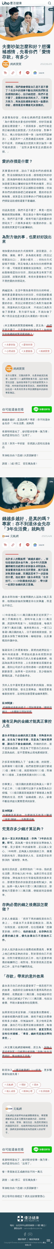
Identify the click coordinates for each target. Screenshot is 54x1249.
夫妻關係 (27, 351)
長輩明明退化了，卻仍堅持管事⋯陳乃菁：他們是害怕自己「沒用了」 (26, 433)
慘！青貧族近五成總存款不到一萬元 (22, 1172)
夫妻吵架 (10, 344)
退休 (36, 1084)
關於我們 (22, 1239)
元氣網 (14, 536)
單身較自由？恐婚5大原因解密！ (20, 455)
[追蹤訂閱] (35, 73)
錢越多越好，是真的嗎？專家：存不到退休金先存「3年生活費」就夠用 (26, 421)
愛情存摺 (27, 344)
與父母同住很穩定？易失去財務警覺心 (23, 1196)
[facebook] (25, 1235)
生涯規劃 (45, 1091)
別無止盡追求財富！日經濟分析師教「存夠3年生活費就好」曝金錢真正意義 (27, 1051)
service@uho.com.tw (33, 1228)
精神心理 (27, 1091)
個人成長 (10, 1091)
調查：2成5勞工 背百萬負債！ (20, 463)
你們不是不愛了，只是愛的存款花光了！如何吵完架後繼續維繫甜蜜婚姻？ (27, 330)
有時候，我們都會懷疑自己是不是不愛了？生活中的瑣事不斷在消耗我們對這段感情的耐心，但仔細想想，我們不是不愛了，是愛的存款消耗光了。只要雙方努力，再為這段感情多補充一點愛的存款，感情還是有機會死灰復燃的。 (26, 96)
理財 (23, 1084)
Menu (51, 1240)
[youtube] (30, 1234)
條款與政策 (34, 1239)
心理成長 (10, 351)
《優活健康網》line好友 (27, 1070)
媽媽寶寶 (15, 64)
